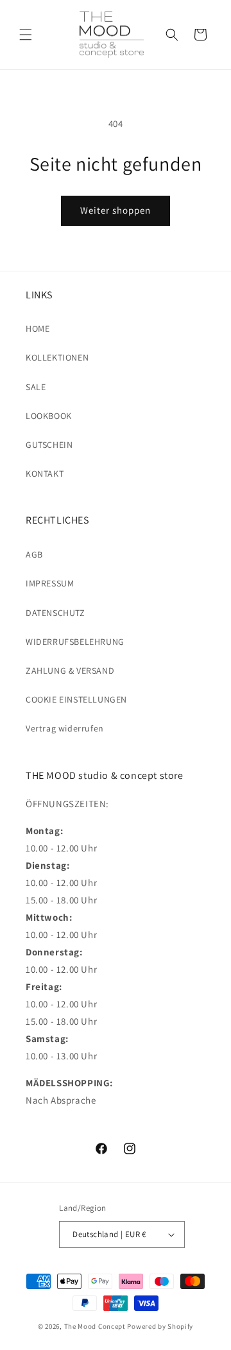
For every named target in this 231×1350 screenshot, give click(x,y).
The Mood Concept (95, 1326)
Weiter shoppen (115, 210)
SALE (36, 387)
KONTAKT (45, 473)
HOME (37, 328)
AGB (34, 554)
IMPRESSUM (50, 583)
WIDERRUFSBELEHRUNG (75, 641)
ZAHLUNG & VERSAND (70, 670)
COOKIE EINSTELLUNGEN (76, 699)
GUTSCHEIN (49, 444)
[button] (26, 35)
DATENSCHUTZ (55, 613)
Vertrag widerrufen (65, 728)
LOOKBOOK (49, 416)
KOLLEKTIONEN (57, 357)
